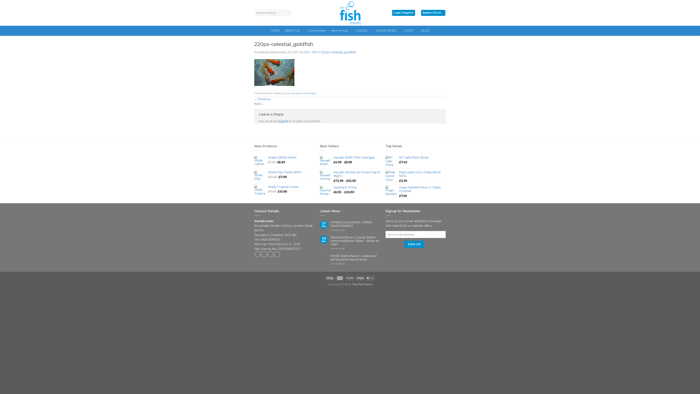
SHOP (409, 30)
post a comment (306, 93)
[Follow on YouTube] (277, 254)
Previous (262, 99)
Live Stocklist (317, 30)
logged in (285, 121)
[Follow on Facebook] (258, 254)
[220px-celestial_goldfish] (274, 72)
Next (259, 104)
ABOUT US (292, 30)
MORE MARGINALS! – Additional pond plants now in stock (354, 257)
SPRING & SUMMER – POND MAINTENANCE (351, 224)
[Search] (288, 13)
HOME (275, 30)
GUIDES (362, 30)
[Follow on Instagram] (264, 254)
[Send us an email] (271, 254)
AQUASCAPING (386, 30)
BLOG (425, 30)
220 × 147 (310, 52)
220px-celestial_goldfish (338, 52)
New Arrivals (339, 30)
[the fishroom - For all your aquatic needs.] (350, 13)
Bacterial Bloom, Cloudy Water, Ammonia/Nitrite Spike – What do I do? (355, 241)
